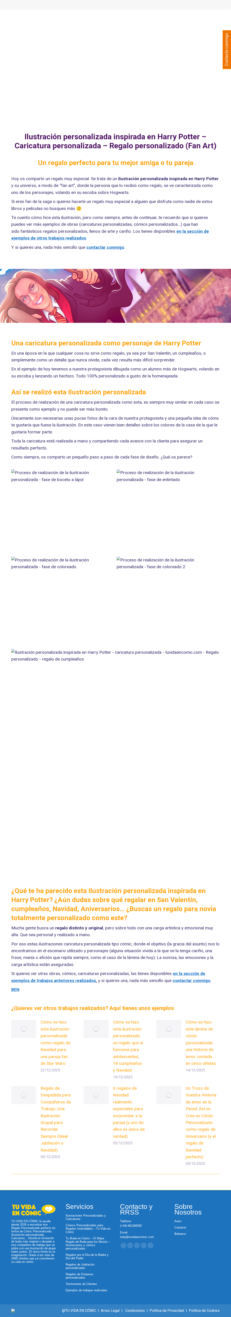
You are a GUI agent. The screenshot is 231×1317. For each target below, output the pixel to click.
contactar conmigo (105, 247)
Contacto (180, 1227)
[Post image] (23, 1029)
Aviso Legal (110, 1310)
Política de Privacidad (167, 1310)
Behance (180, 1234)
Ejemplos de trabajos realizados (86, 1290)
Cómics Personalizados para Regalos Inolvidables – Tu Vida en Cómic (88, 1229)
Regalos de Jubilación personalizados (80, 1266)
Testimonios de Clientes (81, 1284)
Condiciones (135, 1310)
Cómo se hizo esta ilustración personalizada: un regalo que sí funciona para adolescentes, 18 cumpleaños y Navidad (128, 1046)
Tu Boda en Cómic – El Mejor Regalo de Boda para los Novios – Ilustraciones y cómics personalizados (88, 1243)
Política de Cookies (204, 1310)
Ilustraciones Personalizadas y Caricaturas (86, 1217)
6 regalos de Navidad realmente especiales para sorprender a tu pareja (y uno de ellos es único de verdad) (129, 1112)
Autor (177, 1221)
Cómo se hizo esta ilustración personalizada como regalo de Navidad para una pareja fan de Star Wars (55, 1042)
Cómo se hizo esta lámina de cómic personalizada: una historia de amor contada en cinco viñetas (201, 1042)
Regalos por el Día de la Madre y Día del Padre (87, 1256)
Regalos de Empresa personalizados (79, 1276)
